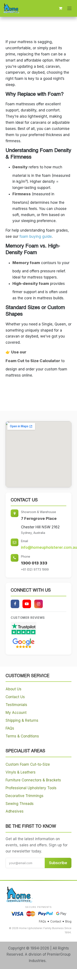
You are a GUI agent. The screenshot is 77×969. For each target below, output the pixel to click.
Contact (55, 921)
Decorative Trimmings (24, 796)
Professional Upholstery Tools (31, 788)
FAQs (10, 728)
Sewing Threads (20, 804)
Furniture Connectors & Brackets (33, 780)
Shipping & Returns (22, 720)
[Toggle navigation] (69, 8)
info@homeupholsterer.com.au (49, 547)
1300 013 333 (34, 563)
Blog (68, 921)
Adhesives (15, 811)
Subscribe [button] (58, 863)
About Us (13, 689)
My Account (16, 712)
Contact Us (15, 697)
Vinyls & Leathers (21, 772)
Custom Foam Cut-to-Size (28, 764)
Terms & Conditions (22, 736)
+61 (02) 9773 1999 (35, 569)
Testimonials (16, 705)
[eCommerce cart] (60, 8)
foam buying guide (35, 236)
